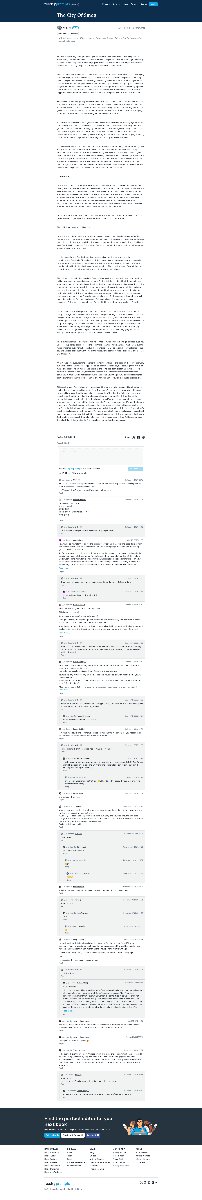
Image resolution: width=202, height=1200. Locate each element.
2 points (68, 807)
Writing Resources (121, 1166)
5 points (68, 500)
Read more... (64, 568)
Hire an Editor (50, 1156)
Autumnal (70, 41)
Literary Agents (143, 1159)
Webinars (94, 1166)
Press (69, 1159)
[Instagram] (145, 1182)
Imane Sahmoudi (79, 500)
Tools (133, 4)
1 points (70, 900)
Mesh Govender (79, 605)
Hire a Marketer (51, 1162)
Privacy (59, 1189)
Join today (51, 1135)
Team (69, 1156)
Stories (116, 4)
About (70, 1152)
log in (79, 469)
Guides (93, 1156)
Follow (75, 28)
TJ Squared (77, 807)
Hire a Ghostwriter (52, 1166)
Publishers (140, 1162)
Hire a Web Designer (53, 1172)
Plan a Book (118, 1159)
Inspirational (73, 33)
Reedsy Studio (119, 1152)
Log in (153, 4)
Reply (61, 493)
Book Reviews (142, 1152)
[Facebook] (152, 1182)
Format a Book (119, 1162)
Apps (74, 4)
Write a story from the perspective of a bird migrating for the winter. (109, 38)
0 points (72, 1091)
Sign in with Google (71, 1135)
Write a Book (118, 1156)
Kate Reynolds (78, 887)
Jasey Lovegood (79, 1050)
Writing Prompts (143, 1156)
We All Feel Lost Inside (81, 1021)
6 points (68, 480)
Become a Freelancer (76, 1162)
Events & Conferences (100, 1162)
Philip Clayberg (78, 940)
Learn (125, 4)
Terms (52, 1189)
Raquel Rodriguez (79, 662)
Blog (92, 1152)
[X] (141, 1182)
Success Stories (74, 1166)
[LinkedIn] (149, 1182)
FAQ (46, 1189)
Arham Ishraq (78, 793)
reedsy (57, 4)
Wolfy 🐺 (76, 480)
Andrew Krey (78, 540)
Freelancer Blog (97, 1169)
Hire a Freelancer (51, 1152)
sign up (71, 469)
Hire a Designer (51, 1159)
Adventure (62, 33)
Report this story (64, 443)
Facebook (91, 1135)
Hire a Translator (51, 1169)
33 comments (138, 28)
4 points (70, 527)
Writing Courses (97, 1159)
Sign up (144, 4)
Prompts (106, 4)
